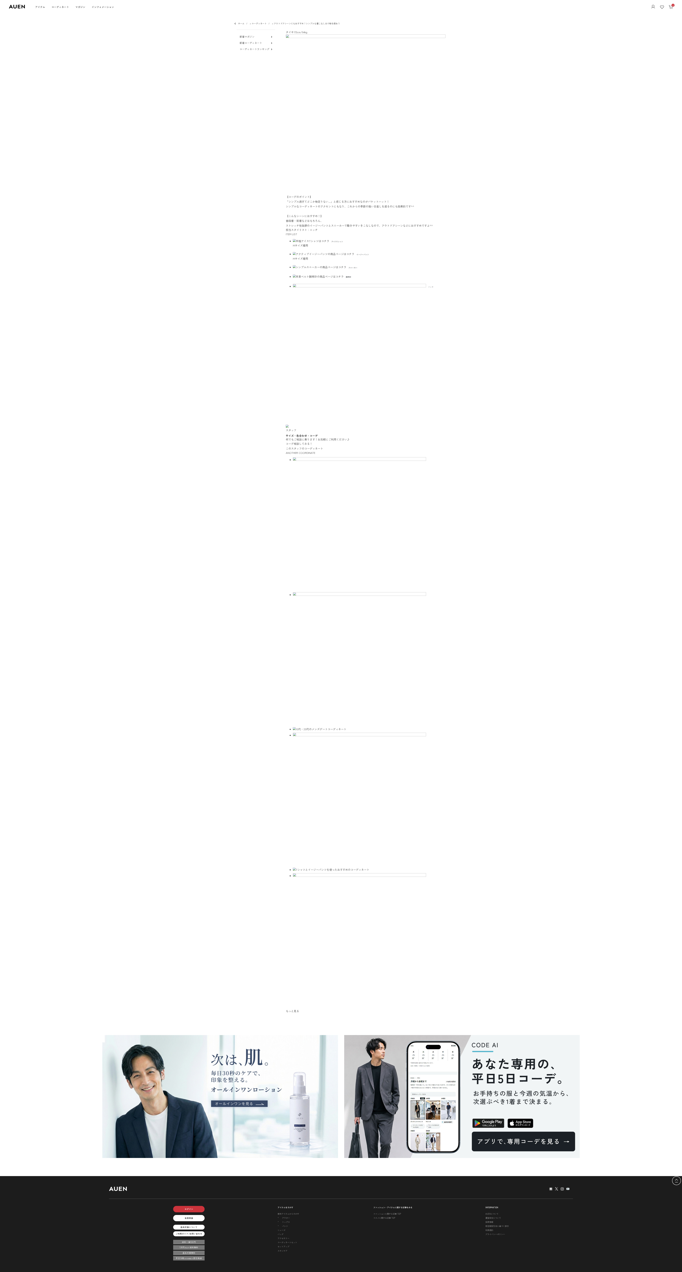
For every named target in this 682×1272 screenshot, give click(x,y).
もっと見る (292, 1011)
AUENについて (492, 1213)
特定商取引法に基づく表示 (497, 1226)
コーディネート (60, 7)
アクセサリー (283, 1238)
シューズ (281, 1230)
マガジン (80, 7)
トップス (286, 1222)
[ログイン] (653, 7)
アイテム (40, 7)
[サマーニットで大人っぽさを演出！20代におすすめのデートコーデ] (369, 799)
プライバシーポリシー (495, 1234)
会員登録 (189, 1218)
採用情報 (489, 1221)
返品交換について (188, 1227)
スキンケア (282, 1250)
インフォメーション (103, 7)
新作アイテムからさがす (288, 1213)
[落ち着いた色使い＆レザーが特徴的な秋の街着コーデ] (369, 523)
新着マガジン (247, 36)
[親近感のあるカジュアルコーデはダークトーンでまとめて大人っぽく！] (369, 939)
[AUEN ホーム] (17, 7)
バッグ (280, 1234)
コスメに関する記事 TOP (384, 1217)
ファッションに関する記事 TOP (387, 1213)
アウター (286, 1218)
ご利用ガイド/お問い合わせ (188, 1233)
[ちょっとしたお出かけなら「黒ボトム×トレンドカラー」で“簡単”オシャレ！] (369, 869)
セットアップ (283, 1246)
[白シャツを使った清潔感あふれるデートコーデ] (369, 658)
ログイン (189, 1209)
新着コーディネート (251, 42)
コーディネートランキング (254, 49)
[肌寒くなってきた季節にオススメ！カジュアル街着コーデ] (369, 729)
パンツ (285, 1226)
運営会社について (493, 1217)
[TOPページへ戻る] (676, 1181)
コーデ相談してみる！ (299, 443)
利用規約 (489, 1230)
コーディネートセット (287, 1242)
